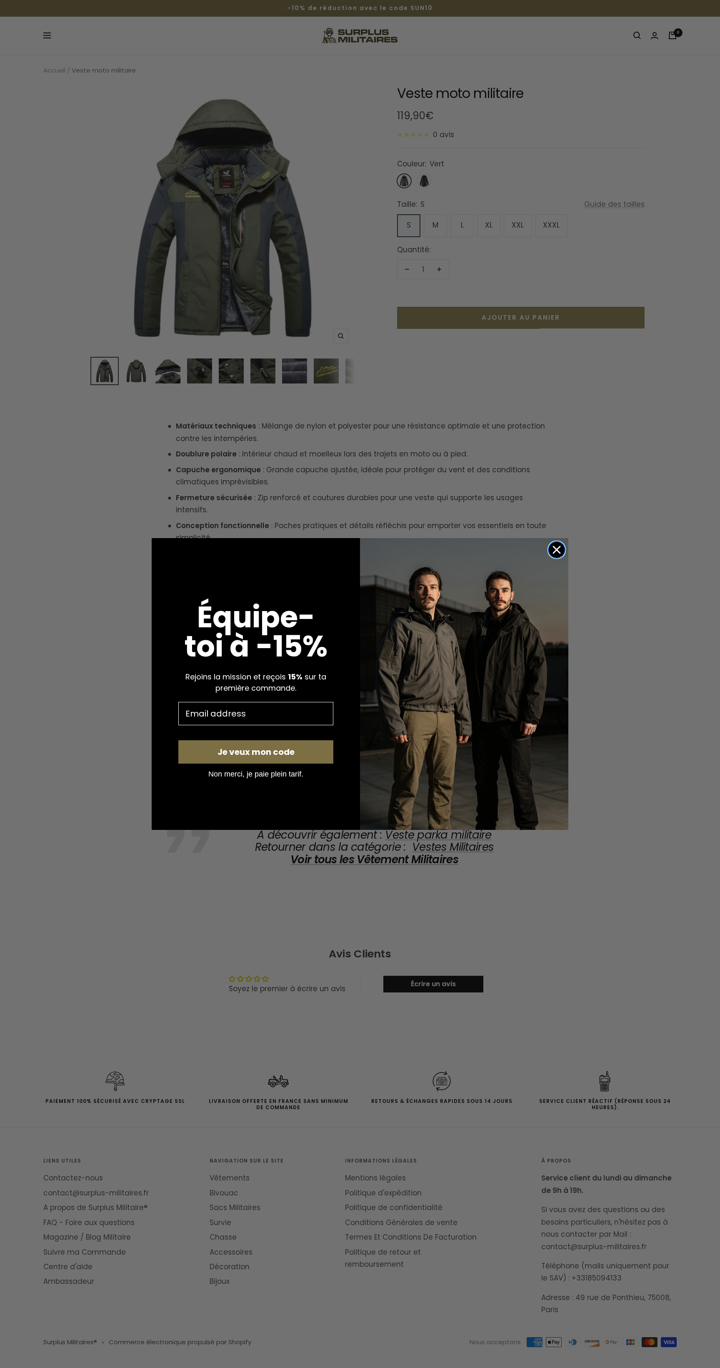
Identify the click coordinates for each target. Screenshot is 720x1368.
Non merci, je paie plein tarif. (255, 773)
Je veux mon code (256, 752)
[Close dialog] (556, 549)
